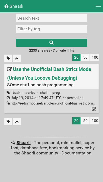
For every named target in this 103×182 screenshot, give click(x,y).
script (30, 93)
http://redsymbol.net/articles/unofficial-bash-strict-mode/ (55, 103)
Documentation (76, 153)
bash (16, 93)
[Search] (51, 43)
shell (43, 93)
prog (56, 93)
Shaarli (16, 6)
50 (85, 57)
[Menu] (98, 7)
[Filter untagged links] (8, 58)
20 (76, 57)
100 (95, 57)
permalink (46, 98)
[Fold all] (17, 58)
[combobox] (51, 29)
